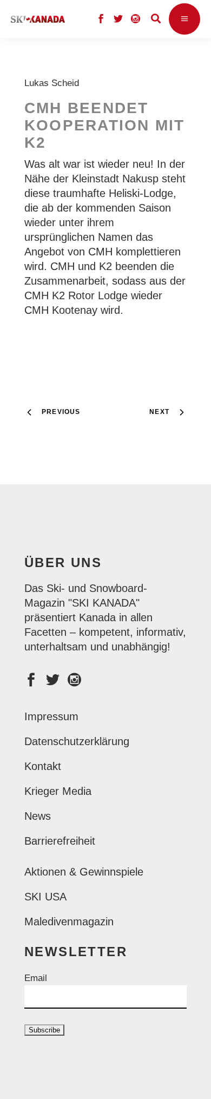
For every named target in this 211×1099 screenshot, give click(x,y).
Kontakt (42, 766)
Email (35, 978)
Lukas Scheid (54, 83)
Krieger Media (57, 791)
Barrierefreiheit (59, 841)
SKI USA (45, 897)
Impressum (51, 716)
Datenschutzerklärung (76, 741)
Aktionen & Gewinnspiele (83, 872)
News (37, 816)
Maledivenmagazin (69, 921)
